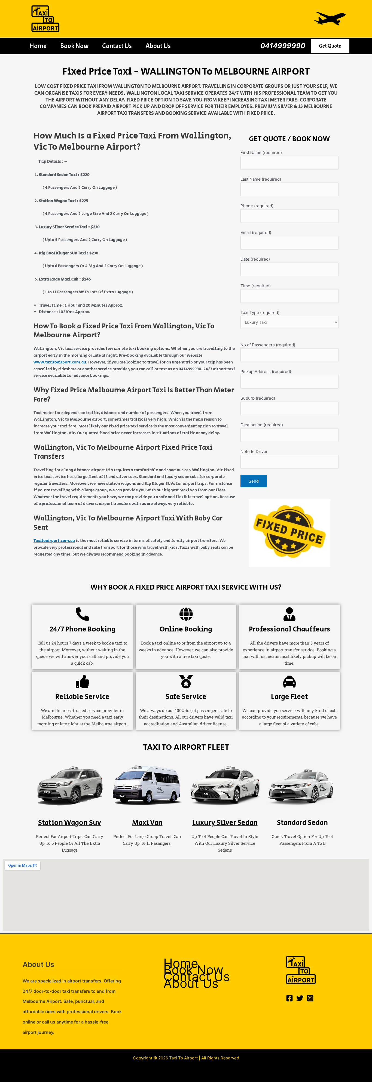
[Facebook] (289, 998)
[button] (330, 46)
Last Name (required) (260, 179)
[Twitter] (299, 998)
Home (38, 46)
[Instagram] (310, 998)
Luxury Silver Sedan (225, 823)
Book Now (74, 46)
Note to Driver (254, 451)
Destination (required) (261, 424)
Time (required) (255, 285)
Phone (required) (256, 205)
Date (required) (255, 259)
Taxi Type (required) (259, 312)
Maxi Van (147, 823)
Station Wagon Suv (69, 823)
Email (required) (255, 232)
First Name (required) (261, 152)
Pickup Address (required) (265, 371)
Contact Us (117, 46)
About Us (158, 46)
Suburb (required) (257, 398)
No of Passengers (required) (267, 344)
